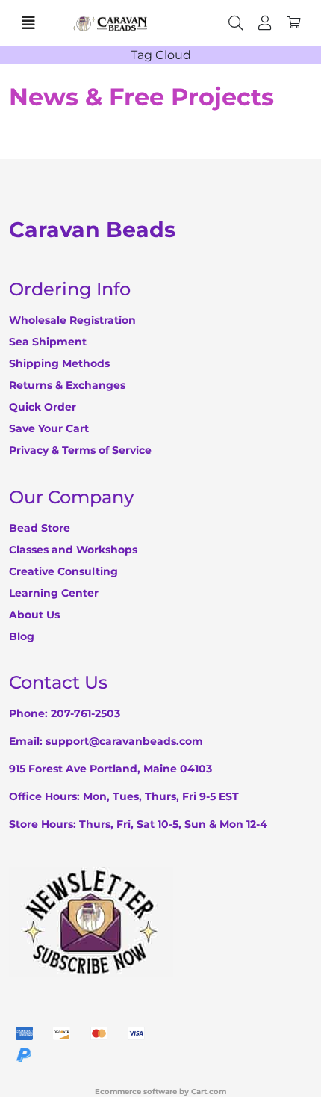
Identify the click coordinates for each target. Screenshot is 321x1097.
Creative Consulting (63, 571)
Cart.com (208, 1091)
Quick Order (42, 407)
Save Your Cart (49, 428)
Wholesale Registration (72, 320)
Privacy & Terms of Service (80, 450)
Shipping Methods (59, 363)
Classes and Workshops (73, 549)
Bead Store (39, 528)
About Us (34, 614)
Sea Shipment (48, 341)
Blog (21, 636)
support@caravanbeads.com (124, 741)
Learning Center (54, 593)
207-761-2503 (85, 713)
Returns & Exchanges (67, 385)
